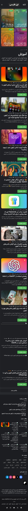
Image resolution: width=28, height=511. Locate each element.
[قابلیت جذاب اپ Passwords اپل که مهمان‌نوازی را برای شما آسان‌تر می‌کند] (14, 201)
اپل (21, 465)
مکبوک (13, 467)
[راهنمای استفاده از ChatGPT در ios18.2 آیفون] (14, 265)
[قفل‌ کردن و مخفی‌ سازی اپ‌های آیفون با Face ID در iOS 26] (20, 18)
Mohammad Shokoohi (21, 338)
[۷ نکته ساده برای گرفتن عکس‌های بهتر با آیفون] (14, 297)
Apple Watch (23, 462)
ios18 (18, 462)
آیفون (4, 462)
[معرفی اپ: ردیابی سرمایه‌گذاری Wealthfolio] (23, 434)
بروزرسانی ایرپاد (23, 467)
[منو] (25, 5)
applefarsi (8, 460)
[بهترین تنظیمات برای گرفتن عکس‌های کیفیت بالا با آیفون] (14, 233)
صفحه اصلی (23, 504)
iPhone (9, 462)
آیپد (25, 465)
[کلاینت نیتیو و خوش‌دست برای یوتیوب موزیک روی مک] (23, 425)
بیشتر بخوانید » (22, 94)
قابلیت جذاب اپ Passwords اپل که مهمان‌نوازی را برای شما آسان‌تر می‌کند (15, 213)
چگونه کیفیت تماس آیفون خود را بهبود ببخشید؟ (21, 44)
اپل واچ (11, 465)
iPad (13, 462)
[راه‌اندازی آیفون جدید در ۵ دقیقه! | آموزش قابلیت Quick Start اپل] (14, 447)
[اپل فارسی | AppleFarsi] (14, 5)
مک (17, 467)
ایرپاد (7, 465)
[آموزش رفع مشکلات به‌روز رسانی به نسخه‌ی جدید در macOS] (14, 330)
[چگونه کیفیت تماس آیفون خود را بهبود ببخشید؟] (20, 37)
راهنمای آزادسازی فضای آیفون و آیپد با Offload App (15, 374)
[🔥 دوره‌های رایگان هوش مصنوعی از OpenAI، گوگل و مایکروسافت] (7, 37)
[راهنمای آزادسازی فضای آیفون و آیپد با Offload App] (14, 362)
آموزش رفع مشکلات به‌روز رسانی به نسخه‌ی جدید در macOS (16, 342)
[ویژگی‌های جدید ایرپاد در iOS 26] (5, 446)
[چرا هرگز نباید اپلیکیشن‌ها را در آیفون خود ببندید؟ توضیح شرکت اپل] (7, 18)
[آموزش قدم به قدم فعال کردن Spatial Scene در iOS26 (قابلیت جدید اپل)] (23, 448)
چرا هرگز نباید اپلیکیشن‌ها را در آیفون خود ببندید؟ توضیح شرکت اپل (7, 26)
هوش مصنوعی (7, 467)
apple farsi (15, 460)
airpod (24, 460)
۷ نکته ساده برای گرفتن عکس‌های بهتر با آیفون (14, 309)
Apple (20, 460)
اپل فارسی (24, 82)
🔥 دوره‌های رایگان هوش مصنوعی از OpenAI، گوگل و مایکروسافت (8, 45)
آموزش (23, 10)
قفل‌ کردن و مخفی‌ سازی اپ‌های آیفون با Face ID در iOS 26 (21, 25)
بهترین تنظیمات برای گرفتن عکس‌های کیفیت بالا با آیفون (15, 245)
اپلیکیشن (4, 504)
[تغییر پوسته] (2, 5)
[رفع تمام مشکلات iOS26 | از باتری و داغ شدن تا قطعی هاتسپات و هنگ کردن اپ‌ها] (5, 436)
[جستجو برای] (23, 5)
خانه (25, 49)
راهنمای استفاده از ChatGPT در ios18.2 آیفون (15, 277)
